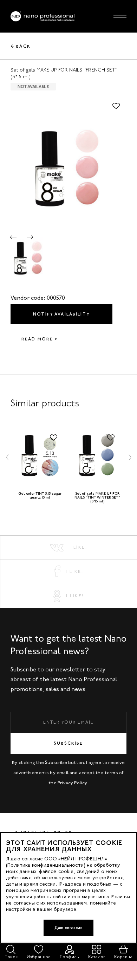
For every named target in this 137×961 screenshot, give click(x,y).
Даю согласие (68, 927)
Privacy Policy (72, 783)
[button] (14, 237)
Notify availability (61, 314)
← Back (21, 46)
